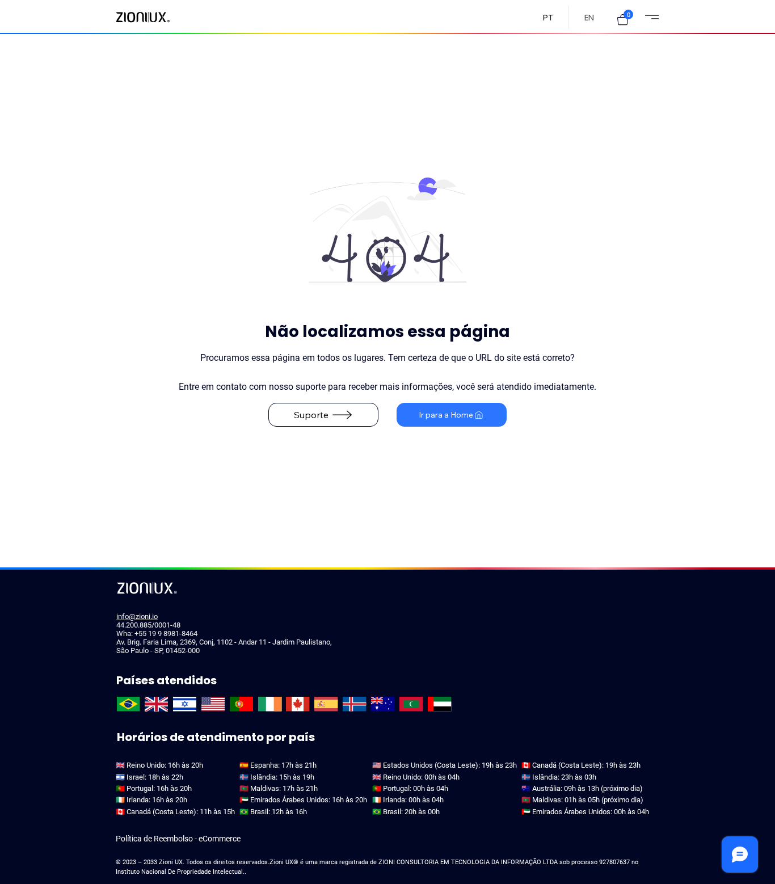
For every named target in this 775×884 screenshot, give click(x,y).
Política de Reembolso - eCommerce (178, 838)
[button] (622, 19)
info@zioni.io (137, 616)
